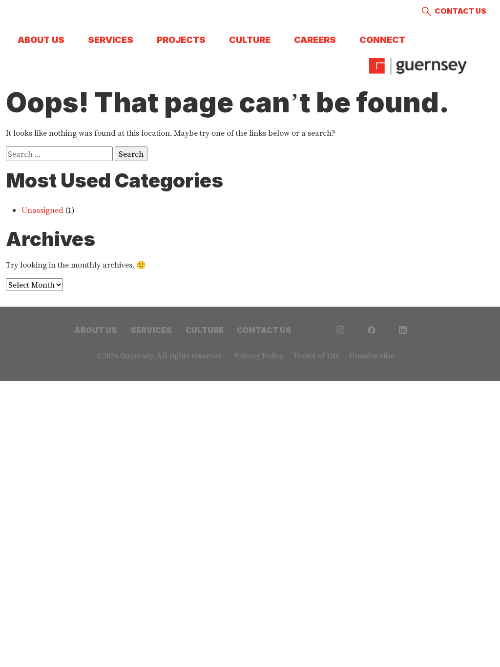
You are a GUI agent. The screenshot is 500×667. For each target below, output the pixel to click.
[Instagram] (340, 329)
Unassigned (42, 210)
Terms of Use (316, 355)
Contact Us (460, 11)
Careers (315, 40)
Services (110, 40)
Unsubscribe (371, 355)
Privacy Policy (259, 355)
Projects (181, 40)
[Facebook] (371, 329)
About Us (41, 40)
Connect (382, 40)
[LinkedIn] (403, 329)
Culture (250, 40)
